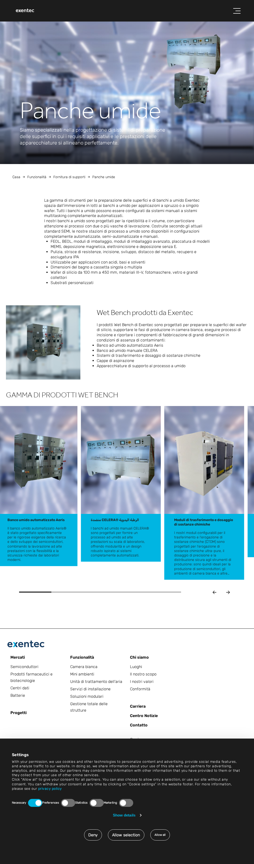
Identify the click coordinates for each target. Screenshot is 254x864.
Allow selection (126, 835)
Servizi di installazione (90, 689)
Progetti (18, 712)
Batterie (17, 695)
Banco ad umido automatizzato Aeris (130, 345)
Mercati (17, 657)
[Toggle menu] (237, 11)
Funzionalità (36, 177)
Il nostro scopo (143, 674)
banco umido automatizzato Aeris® (38, 528)
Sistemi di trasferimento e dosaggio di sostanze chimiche (148, 355)
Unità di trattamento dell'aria (96, 681)
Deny (93, 835)
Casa (16, 177)
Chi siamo (139, 657)
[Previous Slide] (214, 592)
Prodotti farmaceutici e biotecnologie (31, 677)
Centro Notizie (144, 715)
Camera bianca (83, 666)
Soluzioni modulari (86, 696)
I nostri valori (142, 681)
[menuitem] (25, 11)
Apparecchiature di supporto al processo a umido (141, 365)
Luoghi (136, 666)
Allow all (160, 835)
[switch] (68, 803)
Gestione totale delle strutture (89, 707)
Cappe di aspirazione (115, 360)
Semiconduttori (24, 666)
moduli (191, 533)
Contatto (139, 725)
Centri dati (19, 688)
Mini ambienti (82, 674)
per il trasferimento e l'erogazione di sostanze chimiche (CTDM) (199, 537)
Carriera (138, 706)
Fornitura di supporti (69, 177)
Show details (124, 815)
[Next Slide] (228, 592)
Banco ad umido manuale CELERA (127, 350)
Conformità (140, 689)
